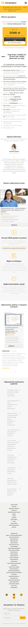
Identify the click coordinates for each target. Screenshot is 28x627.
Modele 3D (14, 510)
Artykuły (14, 517)
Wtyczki (14, 506)
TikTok (14, 597)
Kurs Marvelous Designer (14, 563)
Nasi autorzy (14, 519)
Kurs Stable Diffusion (14, 580)
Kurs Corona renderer (14, 548)
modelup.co (12, 107)
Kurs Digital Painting (14, 550)
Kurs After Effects (14, 537)
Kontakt (14, 527)
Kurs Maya (14, 565)
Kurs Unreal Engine (14, 583)
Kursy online (14, 504)
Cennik (14, 514)
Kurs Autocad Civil (14, 544)
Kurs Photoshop (14, 568)
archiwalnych (13, 103)
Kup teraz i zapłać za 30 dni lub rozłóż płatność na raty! (17, 56)
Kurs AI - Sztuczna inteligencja (14, 535)
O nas (14, 521)
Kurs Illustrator (14, 557)
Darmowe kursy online (14, 512)
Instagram (21, 594)
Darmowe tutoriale (14, 508)
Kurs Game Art (14, 554)
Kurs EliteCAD (14, 552)
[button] (10, 372)
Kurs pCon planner (14, 567)
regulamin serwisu (14, 525)
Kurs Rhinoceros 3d (14, 576)
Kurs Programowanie (14, 570)
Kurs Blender (14, 546)
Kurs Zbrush (14, 587)
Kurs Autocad (14, 542)
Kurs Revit (14, 574)
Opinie (14, 515)
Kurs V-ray (14, 585)
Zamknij (25, 7)
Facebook (14, 594)
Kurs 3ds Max (14, 533)
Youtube (6, 594)
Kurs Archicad (14, 539)
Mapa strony (14, 523)
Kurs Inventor (14, 559)
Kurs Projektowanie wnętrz (14, 572)
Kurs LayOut (14, 561)
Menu (26, 3)
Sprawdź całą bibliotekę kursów (14, 248)
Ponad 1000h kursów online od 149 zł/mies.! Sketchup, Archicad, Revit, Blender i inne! (12, 9)
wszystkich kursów (15, 99)
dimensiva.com (7, 112)
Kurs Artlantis (14, 540)
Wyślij (23, 617)
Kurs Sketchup (14, 578)
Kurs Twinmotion (14, 581)
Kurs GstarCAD (14, 555)
